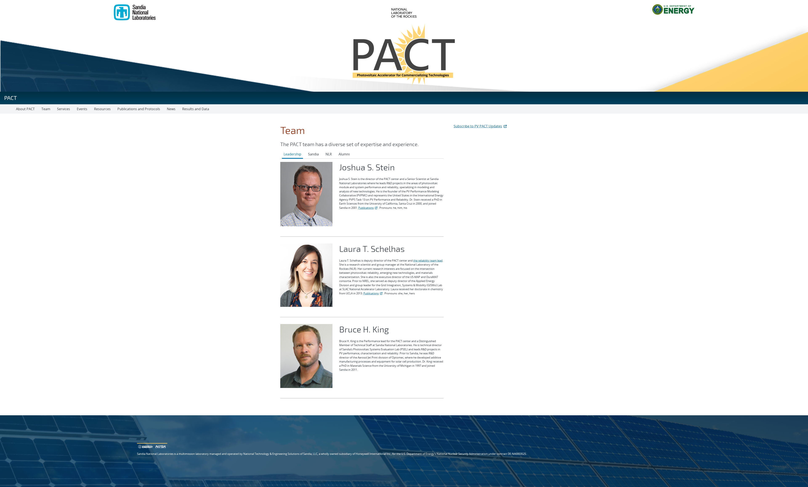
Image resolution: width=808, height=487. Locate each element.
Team (45, 109)
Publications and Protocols (138, 109)
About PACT (25, 109)
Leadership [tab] (292, 154)
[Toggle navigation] (8, 109)
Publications (366, 208)
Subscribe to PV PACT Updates (478, 126)
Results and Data (195, 109)
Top (795, 482)
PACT (10, 97)
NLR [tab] (329, 154)
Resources (102, 109)
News (171, 109)
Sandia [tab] (313, 154)
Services (63, 109)
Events (82, 109)
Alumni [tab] (344, 154)
